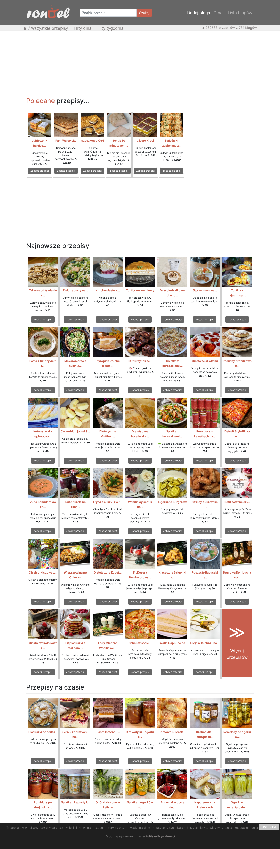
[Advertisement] (140, 64)
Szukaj (144, 13)
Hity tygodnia (110, 28)
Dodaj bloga (198, 12)
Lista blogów (240, 12)
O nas (218, 12)
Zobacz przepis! (39, 170)
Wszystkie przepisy (49, 28)
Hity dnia (82, 28)
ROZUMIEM (269, 827)
